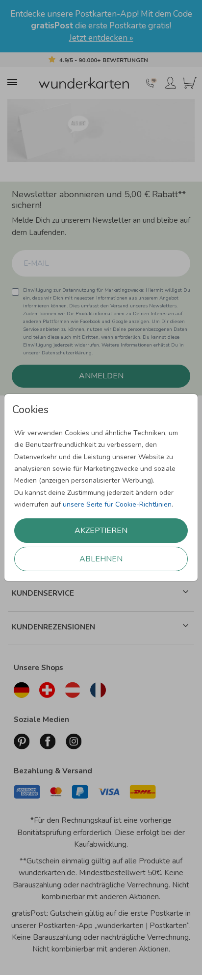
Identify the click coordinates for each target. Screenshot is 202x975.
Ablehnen (101, 559)
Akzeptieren (101, 530)
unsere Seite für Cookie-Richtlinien (117, 504)
